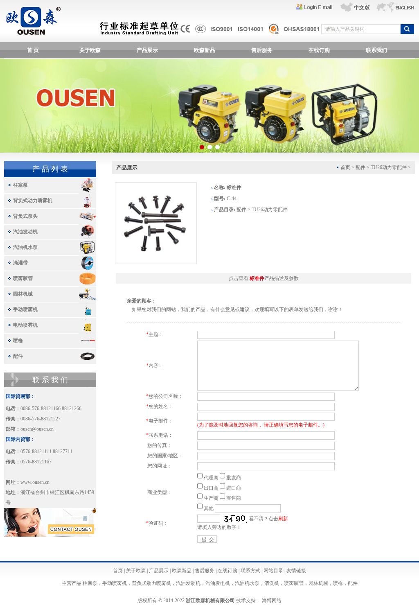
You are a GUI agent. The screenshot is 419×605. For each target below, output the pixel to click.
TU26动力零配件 (389, 167)
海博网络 (272, 600)
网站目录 (273, 570)
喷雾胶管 (23, 278)
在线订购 (319, 50)
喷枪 (18, 340)
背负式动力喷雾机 (32, 200)
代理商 (211, 478)
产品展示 (147, 50)
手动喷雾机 (25, 309)
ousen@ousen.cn (37, 429)
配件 (18, 356)
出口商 (211, 488)
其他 (209, 508)
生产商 (211, 498)
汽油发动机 (25, 232)
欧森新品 (204, 50)
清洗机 (271, 583)
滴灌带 (20, 263)
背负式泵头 (25, 216)
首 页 (33, 50)
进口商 (233, 488)
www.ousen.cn (35, 482)
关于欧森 (90, 50)
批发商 (233, 478)
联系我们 (376, 50)
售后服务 (262, 50)
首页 (118, 570)
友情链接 (296, 570)
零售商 (233, 498)
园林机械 (23, 294)
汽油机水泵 (25, 247)
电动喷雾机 (25, 325)
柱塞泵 (20, 185)
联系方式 (250, 570)
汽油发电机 (217, 583)
